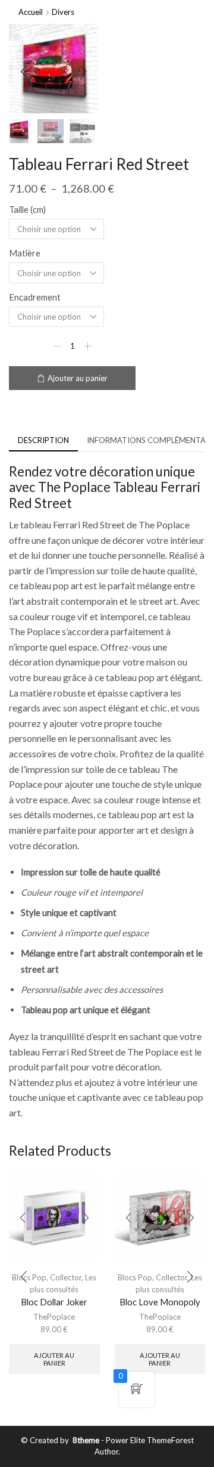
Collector (65, 1277)
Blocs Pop (135, 1277)
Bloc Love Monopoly (159, 1301)
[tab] (43, 440)
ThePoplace (54, 1316)
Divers (63, 12)
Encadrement (35, 297)
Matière (24, 252)
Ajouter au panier (78, 378)
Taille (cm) (27, 209)
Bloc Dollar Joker (54, 1301)
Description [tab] (43, 440)
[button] (24, 71)
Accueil (30, 12)
